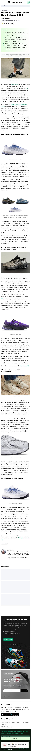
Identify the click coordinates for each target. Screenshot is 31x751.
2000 (27, 88)
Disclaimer (3, 724)
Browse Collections (5, 722)
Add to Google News (8, 23)
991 (2, 298)
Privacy (18, 722)
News (6, 10)
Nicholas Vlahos (5, 18)
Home (2, 10)
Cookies (26, 722)
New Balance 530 (24, 365)
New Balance (14, 84)
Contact (13, 722)
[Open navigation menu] (3, 2)
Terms (22, 722)
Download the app (8, 639)
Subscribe (24, 690)
